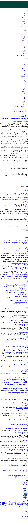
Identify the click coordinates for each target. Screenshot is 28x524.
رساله (0, 504)
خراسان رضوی (23, 39)
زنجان (24, 41)
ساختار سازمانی (25, 53)
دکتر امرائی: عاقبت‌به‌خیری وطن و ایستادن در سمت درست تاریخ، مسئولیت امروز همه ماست (15, 209)
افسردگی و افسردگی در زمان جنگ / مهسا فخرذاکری (21, 302)
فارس (24, 43)
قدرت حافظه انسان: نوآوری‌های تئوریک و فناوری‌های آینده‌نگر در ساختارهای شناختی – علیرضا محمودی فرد (15, 242)
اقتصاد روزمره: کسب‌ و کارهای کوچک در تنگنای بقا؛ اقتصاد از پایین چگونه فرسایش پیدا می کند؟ (16, 339)
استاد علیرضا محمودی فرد (9, 501)
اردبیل (24, 34)
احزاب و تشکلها (25, 488)
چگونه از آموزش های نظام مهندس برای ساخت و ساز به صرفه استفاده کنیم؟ (19, 338)
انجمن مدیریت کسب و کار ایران (19, 502)
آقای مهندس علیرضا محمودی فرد (19, 501)
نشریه (27, 507)
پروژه (22, 507)
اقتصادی (27, 336)
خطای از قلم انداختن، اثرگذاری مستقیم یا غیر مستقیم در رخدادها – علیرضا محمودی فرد (17, 285)
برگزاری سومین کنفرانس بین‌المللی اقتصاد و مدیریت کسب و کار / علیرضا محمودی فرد (17, 292)
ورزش (23, 507)
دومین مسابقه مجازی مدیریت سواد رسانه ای (20, 55)
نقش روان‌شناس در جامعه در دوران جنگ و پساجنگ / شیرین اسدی (19, 303)
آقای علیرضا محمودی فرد (26, 501)
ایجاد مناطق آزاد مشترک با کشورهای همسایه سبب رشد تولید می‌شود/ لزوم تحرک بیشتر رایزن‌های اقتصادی (15, 286)
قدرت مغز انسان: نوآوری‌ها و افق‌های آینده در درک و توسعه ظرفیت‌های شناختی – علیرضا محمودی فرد (15, 244)
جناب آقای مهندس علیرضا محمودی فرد (24, 503)
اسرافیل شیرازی (26, 502)
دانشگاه (13, 504)
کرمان (24, 46)
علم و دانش (9, 505)
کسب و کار (20, 507)
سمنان (24, 42)
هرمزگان (24, 51)
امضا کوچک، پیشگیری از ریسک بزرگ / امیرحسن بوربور (20, 364)
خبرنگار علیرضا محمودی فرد (20, 504)
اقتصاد (26, 10)
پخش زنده (25, 485)
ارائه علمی (14, 501)
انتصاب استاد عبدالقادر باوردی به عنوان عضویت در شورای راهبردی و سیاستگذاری (17, 475)
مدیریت (24, 19)
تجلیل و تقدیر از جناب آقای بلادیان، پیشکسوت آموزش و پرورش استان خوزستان (18, 293)
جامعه (24, 23)
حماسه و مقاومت (25, 489)
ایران (15, 502)
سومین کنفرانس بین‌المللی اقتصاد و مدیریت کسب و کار (15, 505)
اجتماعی (26, 22)
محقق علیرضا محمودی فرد (18, 506)
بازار (24, 13)
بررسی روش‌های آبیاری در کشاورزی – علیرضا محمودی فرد (20, 296)
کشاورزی (24, 18)
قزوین (24, 44)
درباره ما (26, 56)
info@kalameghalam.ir (20, 116)
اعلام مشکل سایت (24, 483)
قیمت (23, 506)
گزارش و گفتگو (25, 31)
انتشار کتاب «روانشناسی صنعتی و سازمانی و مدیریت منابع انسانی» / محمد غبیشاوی (17, 340)
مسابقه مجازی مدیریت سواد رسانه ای (21, 54)
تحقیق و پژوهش (13, 502)
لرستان (24, 49)
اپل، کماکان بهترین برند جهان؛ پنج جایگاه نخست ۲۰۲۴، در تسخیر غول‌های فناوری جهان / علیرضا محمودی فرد (14, 284)
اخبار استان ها (25, 32)
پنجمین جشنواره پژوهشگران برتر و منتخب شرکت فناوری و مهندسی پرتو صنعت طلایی (17, 379)
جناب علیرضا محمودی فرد (11, 503)
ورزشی (27, 247)
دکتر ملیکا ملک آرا (3, 504)
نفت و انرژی (25, 492)
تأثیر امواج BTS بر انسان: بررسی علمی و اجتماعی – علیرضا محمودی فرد (18, 243)
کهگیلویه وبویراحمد (23, 47)
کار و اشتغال (23, 78)
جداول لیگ (25, 490)
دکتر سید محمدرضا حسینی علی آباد (9, 504)
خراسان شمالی (23, 40)
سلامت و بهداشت (23, 26)
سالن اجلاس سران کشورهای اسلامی (24, 505)
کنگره (18, 507)
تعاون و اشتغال (25, 491)
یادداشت (16, 507)
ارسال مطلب (25, 30)
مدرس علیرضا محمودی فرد (12, 506)
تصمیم (11, 502)
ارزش (12, 501)
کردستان (24, 45)
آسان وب (23, 516)
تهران (24, 37)
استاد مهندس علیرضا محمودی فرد (4, 501)
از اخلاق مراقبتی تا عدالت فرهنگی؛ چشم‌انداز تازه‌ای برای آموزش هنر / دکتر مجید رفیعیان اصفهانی (16, 384)
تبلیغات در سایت (25, 484)
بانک (24, 11)
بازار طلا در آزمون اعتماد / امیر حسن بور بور (22, 469)
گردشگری (24, 28)
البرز (24, 35)
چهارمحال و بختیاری (23, 38)
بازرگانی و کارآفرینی (23, 17)
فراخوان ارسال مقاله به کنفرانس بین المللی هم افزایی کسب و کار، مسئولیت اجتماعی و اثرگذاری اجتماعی (15, 470)
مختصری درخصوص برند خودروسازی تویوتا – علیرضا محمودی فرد (19, 295)
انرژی (24, 16)
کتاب (21, 507)
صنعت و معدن (23, 14)
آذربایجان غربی (23, 33)
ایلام (24, 36)
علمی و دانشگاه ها (23, 25)
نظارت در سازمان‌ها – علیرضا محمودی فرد (22, 294)
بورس (24, 12)
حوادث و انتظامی (23, 24)
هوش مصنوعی (26, 507)
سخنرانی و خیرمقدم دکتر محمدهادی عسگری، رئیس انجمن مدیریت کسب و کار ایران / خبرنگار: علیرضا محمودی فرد (14, 297)
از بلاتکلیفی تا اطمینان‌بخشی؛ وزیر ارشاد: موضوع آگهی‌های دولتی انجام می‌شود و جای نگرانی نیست (14, 445)
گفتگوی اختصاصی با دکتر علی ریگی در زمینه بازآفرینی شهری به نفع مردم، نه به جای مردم (18, 419)
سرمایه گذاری (23, 21)
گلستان (24, 99)
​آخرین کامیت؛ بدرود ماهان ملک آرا (23, 332)
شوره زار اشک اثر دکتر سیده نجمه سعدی (22, 304)
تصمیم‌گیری (10, 502)
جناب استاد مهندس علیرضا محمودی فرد (17, 503)
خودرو (24, 20)
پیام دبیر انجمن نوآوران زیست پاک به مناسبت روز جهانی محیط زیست (18, 193)
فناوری (24, 15)
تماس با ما (25, 57)
